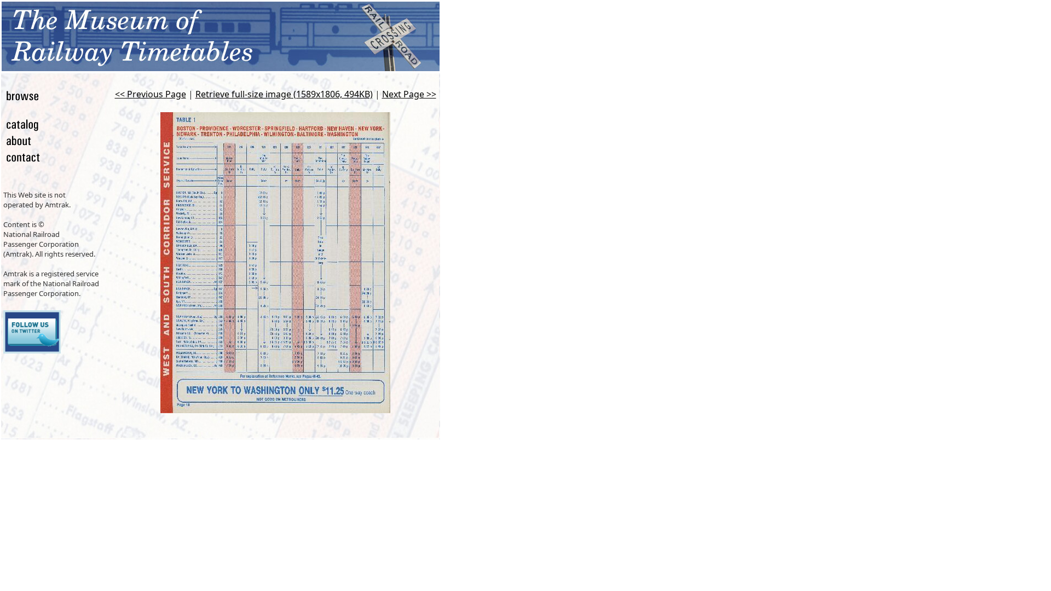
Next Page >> (409, 94)
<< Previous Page (150, 94)
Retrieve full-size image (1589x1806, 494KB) (284, 94)
